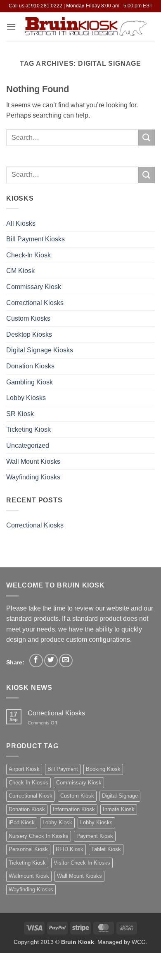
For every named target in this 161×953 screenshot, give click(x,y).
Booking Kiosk (103, 769)
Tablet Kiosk (106, 849)
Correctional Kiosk (30, 796)
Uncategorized (27, 445)
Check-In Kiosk (28, 255)
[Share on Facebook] (36, 660)
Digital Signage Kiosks (39, 350)
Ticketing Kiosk (28, 429)
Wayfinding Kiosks (33, 477)
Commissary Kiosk (33, 286)
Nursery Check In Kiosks (39, 836)
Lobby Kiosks (26, 397)
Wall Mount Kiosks (33, 461)
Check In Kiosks (28, 783)
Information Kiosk (74, 809)
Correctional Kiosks (35, 302)
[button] (11, 26)
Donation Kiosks (30, 366)
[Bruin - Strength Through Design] (85, 27)
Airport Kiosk (24, 769)
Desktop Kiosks (29, 334)
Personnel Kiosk (28, 849)
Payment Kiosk (94, 836)
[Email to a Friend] (66, 660)
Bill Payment (62, 769)
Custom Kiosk (77, 796)
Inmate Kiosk (119, 809)
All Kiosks (21, 223)
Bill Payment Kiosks (35, 239)
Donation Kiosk (27, 809)
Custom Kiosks (28, 318)
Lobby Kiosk (57, 822)
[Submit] (146, 138)
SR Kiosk (20, 413)
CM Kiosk (20, 270)
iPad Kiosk (22, 822)
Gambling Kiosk (29, 382)
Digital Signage (120, 796)
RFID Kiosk (69, 849)
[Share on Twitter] (51, 660)
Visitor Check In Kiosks (82, 863)
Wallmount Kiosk (29, 876)
